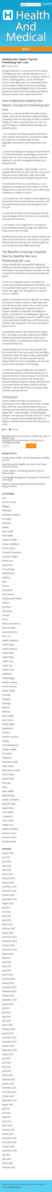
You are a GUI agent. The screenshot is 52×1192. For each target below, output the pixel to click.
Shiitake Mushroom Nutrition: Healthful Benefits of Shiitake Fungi (26, 437)
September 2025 (9, 899)
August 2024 (7, 953)
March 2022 (7, 1075)
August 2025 (7, 903)
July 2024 (6, 958)
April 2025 (6, 920)
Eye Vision (6, 606)
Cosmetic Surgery (10, 556)
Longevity (6, 699)
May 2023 (6, 1016)
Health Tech (7, 661)
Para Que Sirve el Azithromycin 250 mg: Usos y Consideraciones (23, 441)
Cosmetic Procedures (11, 552)
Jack (5, 429)
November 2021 (9, 1092)
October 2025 (8, 895)
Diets (4, 581)
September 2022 (9, 1050)
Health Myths (8, 653)
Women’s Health (9, 837)
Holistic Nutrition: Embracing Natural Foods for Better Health (23, 471)
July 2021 (6, 1108)
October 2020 (8, 1146)
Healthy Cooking (9, 682)
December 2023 (9, 987)
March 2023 (7, 1025)
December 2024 (9, 937)
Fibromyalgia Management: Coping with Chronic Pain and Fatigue (26, 478)
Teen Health (7, 812)
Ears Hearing (7, 594)
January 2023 (8, 1033)
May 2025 (6, 916)
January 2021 (8, 1133)
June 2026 (6, 861)
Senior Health (8, 774)
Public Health (8, 766)
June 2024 (6, 962)
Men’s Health (8, 715)
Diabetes (6, 577)
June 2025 (6, 911)
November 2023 (9, 991)
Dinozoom (16, 1187)
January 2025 (8, 932)
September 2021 (9, 1100)
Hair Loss (14, 429)
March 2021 (7, 1125)
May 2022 (6, 1066)
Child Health (7, 535)
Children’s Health (9, 539)
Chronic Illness (8, 548)
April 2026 (6, 870)
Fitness (5, 619)
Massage (6, 703)
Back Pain (6, 523)
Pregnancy (7, 757)
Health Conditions (10, 640)
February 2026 (8, 878)
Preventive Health (10, 762)
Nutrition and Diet (10, 736)
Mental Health (8, 724)
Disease (5, 586)
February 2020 (8, 1167)
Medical (5, 707)
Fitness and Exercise (11, 623)
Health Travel (8, 669)
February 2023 (8, 1029)
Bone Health (7, 531)
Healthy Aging (8, 678)
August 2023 (7, 1004)
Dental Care (7, 560)
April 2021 (6, 1121)
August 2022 (7, 1054)
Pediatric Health (9, 749)
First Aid (5, 615)
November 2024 (9, 941)
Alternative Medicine (11, 514)
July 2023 (6, 1008)
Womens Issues (9, 841)
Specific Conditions (10, 799)
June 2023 (6, 1012)
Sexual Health (8, 778)
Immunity (6, 694)
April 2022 (6, 1071)
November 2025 (9, 890)
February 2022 (8, 1079)
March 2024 (7, 974)
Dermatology (8, 569)
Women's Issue (9, 833)
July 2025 (6, 907)
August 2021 (7, 1104)
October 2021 (8, 1096)
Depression (7, 565)
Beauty (5, 527)
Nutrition (6, 732)
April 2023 (6, 1020)
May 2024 (6, 966)
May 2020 (6, 1159)
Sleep (4, 787)
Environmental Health (11, 598)
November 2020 (9, 1142)
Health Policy (8, 657)
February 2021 (8, 1129)
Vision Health (8, 820)
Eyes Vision (7, 611)
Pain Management (10, 745)
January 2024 (8, 983)
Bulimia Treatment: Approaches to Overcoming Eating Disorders (23, 485)
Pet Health (7, 753)
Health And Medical (28, 25)
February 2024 (8, 978)
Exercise (5, 602)
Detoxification (8, 573)
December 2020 (9, 1138)
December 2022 (9, 1037)
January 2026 (8, 882)
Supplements (8, 808)
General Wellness (9, 632)
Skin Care (6, 782)
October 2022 (8, 1046)
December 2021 (9, 1087)
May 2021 (6, 1117)
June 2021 (6, 1113)
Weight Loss (7, 824)
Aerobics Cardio (9, 502)
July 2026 (6, 857)
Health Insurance (9, 648)
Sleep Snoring (8, 795)
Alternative (7, 510)
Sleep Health (7, 791)
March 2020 (7, 1163)
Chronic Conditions (10, 544)
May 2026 (6, 865)
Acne (4, 498)
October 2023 (8, 995)
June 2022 (6, 1062)
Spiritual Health (9, 803)
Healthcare (7, 674)
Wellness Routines (10, 829)
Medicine (6, 711)
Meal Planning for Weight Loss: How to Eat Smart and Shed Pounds (24, 465)
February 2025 (8, 928)
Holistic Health (8, 690)
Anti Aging (6, 519)
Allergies (6, 506)
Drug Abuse (7, 590)
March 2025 (7, 924)
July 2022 (6, 1058)
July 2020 (6, 1154)
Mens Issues (7, 720)
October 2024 (8, 945)
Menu (26, 49)
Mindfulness (7, 728)
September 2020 (9, 1150)
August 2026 (7, 853)
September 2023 (9, 999)
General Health (8, 627)
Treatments (7, 816)
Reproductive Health (11, 770)
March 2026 (7, 874)
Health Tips (7, 665)
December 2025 (9, 886)
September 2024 (9, 949)
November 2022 (9, 1041)
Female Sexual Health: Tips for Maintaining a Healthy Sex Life (25, 458)
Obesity (5, 741)
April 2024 (6, 970)
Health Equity (8, 644)
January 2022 (8, 1083)
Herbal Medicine (9, 686)
